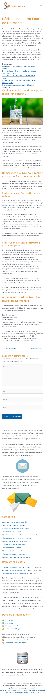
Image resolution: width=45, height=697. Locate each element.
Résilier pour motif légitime (13, 629)
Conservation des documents (14, 626)
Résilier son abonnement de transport (14, 541)
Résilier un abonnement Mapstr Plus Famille (16, 570)
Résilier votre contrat (10, 205)
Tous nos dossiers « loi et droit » (15, 643)
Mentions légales (29, 690)
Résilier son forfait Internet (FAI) (13, 551)
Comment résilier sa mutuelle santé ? (14, 522)
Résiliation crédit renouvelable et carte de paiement (19, 535)
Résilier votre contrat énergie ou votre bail (16, 557)
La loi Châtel (8, 623)
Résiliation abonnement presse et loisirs (15, 528)
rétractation (23, 600)
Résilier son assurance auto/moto (13, 544)
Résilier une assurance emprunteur (14, 554)
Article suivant (37, 348)
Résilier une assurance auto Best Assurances (17, 567)
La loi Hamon (8, 620)
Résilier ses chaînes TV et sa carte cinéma (16, 538)
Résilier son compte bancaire (12, 548)
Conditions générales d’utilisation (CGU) (26, 692)
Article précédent (9, 348)
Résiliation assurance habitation (12, 532)
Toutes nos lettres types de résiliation (17, 640)
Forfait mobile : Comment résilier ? (13, 525)
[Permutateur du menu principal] (41, 6)
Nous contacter (17, 690)
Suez (39, 29)
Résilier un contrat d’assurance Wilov (14, 574)
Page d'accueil (5, 690)
